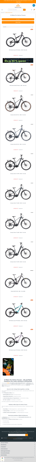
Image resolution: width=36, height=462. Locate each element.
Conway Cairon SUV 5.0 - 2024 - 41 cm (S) (18, 144)
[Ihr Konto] (31, 10)
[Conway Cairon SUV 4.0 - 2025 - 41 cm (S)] (18, 104)
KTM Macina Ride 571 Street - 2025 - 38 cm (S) (18, 85)
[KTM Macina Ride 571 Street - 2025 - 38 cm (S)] (18, 74)
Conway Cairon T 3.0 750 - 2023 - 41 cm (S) (18, 173)
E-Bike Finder (18, 22)
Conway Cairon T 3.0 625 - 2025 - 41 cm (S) (18, 232)
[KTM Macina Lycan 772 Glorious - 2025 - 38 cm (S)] (18, 339)
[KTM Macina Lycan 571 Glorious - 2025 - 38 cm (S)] (18, 39)
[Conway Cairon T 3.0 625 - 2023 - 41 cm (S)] (18, 192)
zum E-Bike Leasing (18, 61)
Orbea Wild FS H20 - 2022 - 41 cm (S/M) (18, 291)
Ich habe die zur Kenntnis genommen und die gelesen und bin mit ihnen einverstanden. (18, 438)
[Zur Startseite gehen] (18, 6)
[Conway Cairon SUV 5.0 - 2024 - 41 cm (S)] (18, 133)
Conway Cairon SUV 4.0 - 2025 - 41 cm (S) (18, 114)
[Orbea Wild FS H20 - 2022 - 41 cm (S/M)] (18, 280)
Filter (19, 19)
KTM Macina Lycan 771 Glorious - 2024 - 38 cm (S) (18, 320)
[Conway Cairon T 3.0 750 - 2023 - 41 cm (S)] (18, 162)
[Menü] (2, 10)
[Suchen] (24, 10)
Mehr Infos (18, 2)
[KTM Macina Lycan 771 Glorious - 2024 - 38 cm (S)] (18, 309)
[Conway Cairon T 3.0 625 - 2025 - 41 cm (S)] (18, 221)
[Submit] (26, 435)
